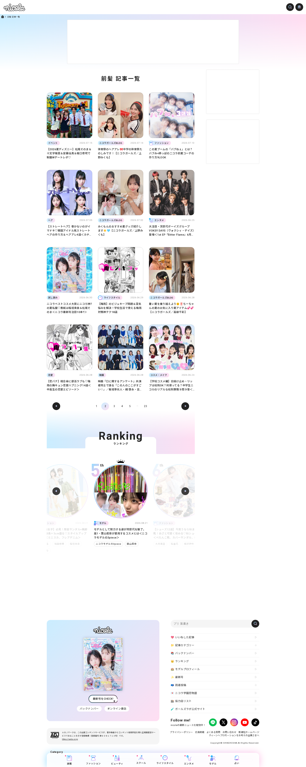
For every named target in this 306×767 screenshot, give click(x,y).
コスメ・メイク (164, 539)
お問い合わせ (229, 732)
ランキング (180, 661)
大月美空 (101, 544)
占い (236, 763)
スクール (141, 763)
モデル (213, 763)
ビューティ (117, 763)
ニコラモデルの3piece (49, 544)
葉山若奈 (72, 544)
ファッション (93, 763)
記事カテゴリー (182, 645)
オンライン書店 (116, 708)
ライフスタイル (165, 763)
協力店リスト (181, 701)
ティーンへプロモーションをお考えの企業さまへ (234, 735)
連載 (69, 763)
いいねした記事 (182, 637)
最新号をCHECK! (103, 698)
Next (185, 491)
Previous (56, 491)
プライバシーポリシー (181, 732)
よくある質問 (213, 732)
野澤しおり (184, 539)
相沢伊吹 (129, 544)
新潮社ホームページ (249, 732)
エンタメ (189, 763)
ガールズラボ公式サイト (188, 709)
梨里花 (115, 544)
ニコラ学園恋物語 (184, 693)
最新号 (177, 677)
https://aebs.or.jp (70, 739)
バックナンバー (89, 708)
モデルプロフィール (185, 669)
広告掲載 (199, 732)
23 (145, 406)
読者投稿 (178, 685)
